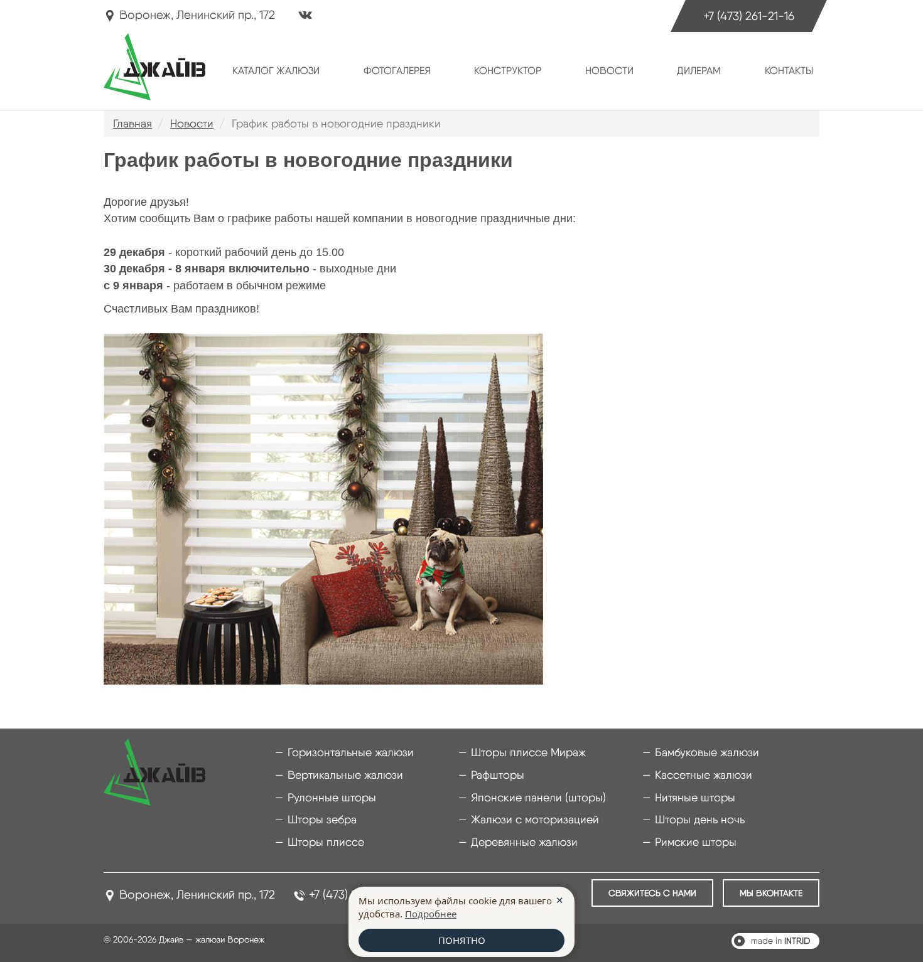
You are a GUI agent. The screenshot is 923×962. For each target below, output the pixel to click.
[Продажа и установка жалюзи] (154, 66)
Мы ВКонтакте (771, 893)
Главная (132, 123)
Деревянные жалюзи (524, 841)
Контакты (789, 71)
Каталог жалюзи (276, 71)
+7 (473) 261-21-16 (748, 16)
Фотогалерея (397, 71)
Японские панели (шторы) (538, 797)
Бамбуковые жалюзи (707, 752)
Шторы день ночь (700, 819)
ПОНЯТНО (461, 940)
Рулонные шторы (332, 797)
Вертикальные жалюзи (345, 774)
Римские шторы (696, 841)
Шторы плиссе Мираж (528, 752)
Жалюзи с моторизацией (535, 819)
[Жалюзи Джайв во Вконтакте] (305, 16)
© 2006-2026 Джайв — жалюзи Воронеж (184, 939)
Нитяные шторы (695, 797)
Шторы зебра (322, 819)
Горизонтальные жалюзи (351, 752)
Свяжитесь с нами (652, 893)
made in (780, 941)
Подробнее (430, 913)
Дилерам (699, 71)
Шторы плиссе (326, 841)
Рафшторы (497, 774)
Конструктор (507, 71)
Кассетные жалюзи (703, 774)
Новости (609, 71)
